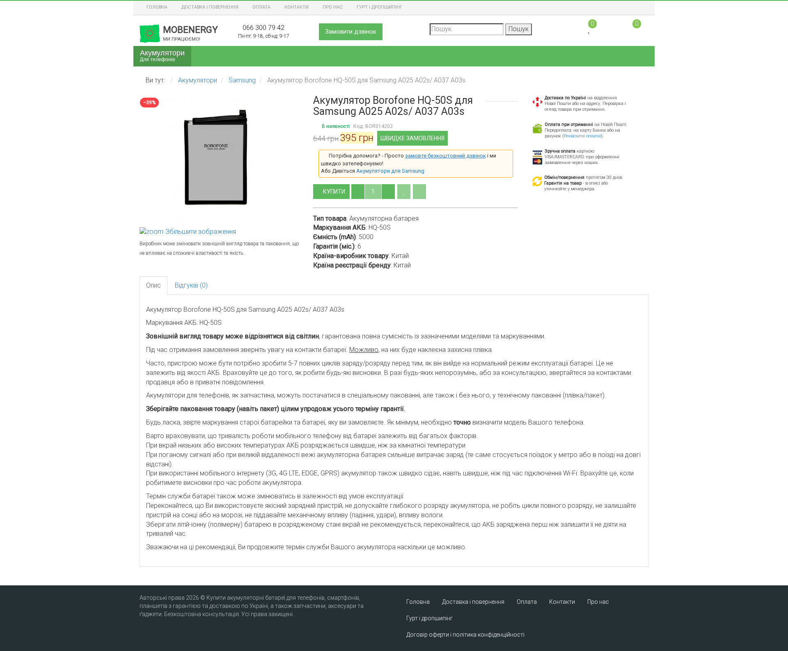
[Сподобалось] (403, 191)
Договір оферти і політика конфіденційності (465, 634)
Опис (153, 285)
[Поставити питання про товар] (419, 191)
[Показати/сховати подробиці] (633, 28)
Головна (157, 7)
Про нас (333, 7)
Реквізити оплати (582, 136)
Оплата (261, 7)
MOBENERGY (190, 33)
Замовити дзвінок (350, 31)
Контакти (296, 7)
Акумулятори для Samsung (390, 171)
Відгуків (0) (191, 285)
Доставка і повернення (209, 7)
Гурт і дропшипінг (379, 7)
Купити (334, 191)
